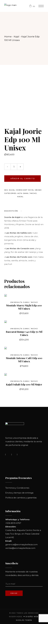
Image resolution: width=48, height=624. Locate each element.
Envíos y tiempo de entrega (19, 492)
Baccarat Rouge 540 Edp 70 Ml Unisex (24, 333)
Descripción (11, 211)
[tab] (12, 211)
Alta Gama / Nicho (27, 193)
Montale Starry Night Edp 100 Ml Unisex (24, 307)
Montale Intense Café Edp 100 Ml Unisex (24, 359)
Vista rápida (10, 297)
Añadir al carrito (23, 179)
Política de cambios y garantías (21, 497)
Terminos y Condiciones (17, 488)
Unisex (13, 302)
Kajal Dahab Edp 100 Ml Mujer (24, 384)
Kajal (20, 197)
